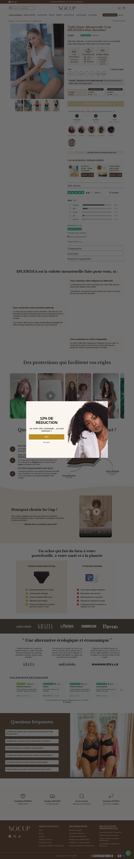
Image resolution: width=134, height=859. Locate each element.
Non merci (46, 442)
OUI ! (47, 437)
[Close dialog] (105, 404)
